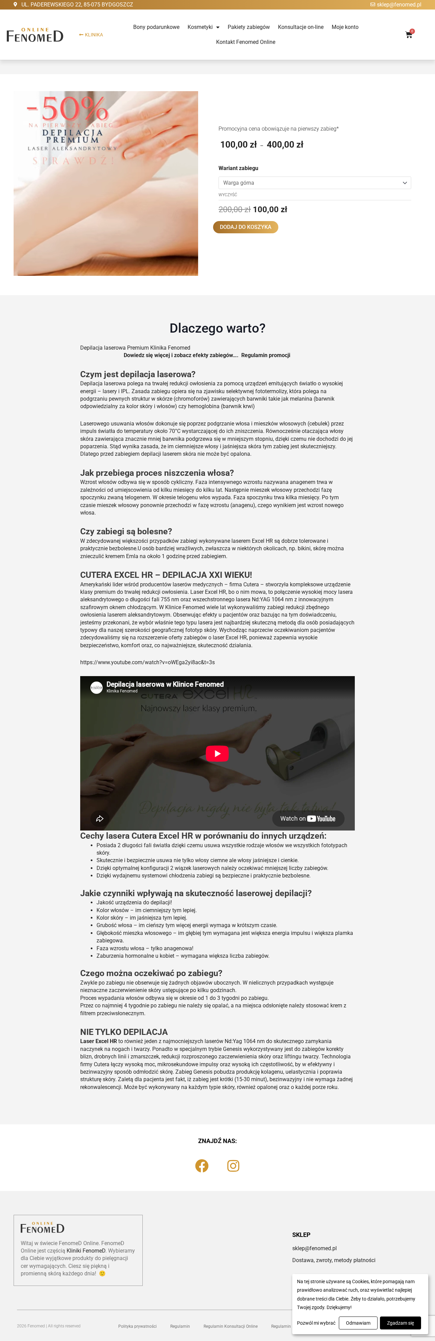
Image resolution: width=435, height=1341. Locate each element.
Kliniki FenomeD (86, 1250)
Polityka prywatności (137, 1326)
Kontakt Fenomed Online (245, 42)
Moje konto (345, 27)
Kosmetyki (200, 27)
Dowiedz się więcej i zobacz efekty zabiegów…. (182, 355)
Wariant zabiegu (238, 168)
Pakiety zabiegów (249, 27)
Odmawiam (358, 1323)
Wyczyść (228, 194)
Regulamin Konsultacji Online (231, 1326)
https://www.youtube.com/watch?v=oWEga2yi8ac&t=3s (147, 662)
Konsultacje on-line (301, 27)
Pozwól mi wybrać (316, 1323)
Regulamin (180, 1326)
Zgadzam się (400, 1323)
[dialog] (360, 1304)
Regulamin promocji (265, 355)
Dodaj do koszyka (246, 227)
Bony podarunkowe (156, 27)
